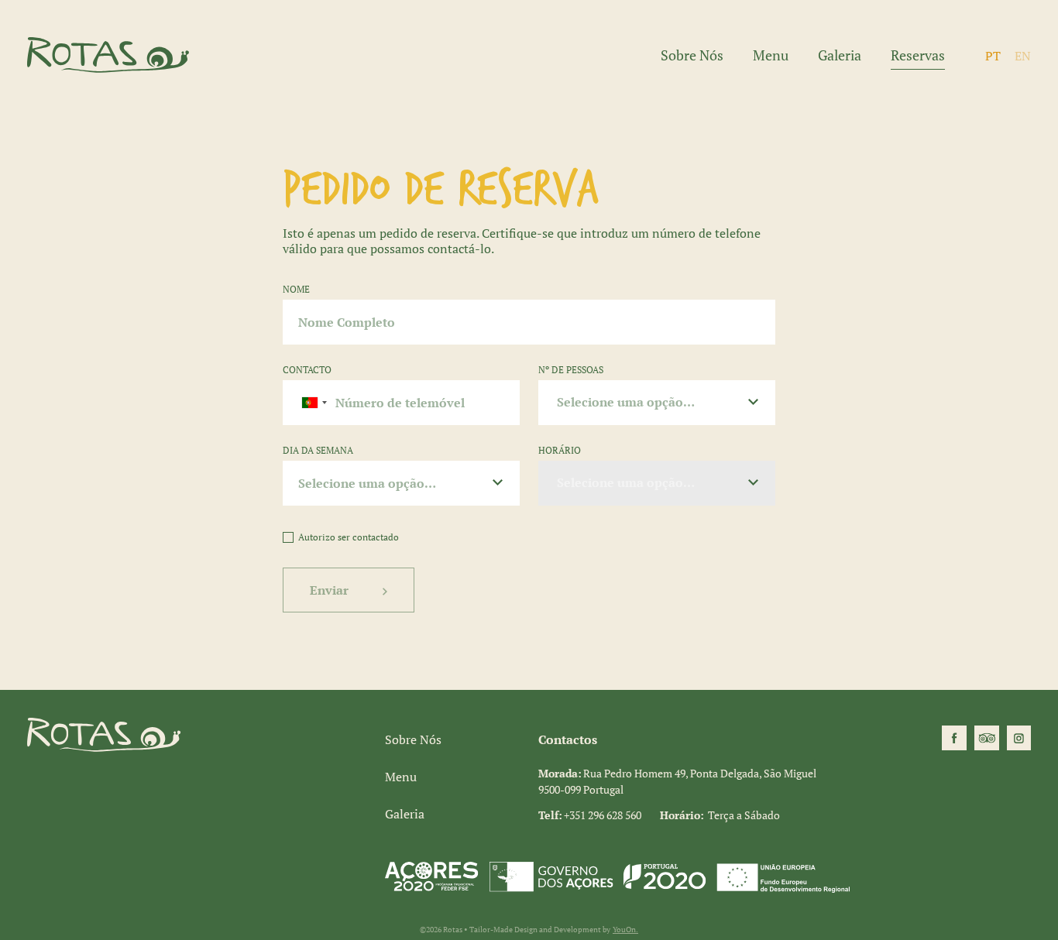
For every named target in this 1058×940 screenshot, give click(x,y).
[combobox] (307, 402)
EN (1023, 55)
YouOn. (625, 930)
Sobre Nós (692, 55)
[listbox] (656, 402)
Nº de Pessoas (570, 370)
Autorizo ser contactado (348, 537)
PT (993, 55)
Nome (296, 289)
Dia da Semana (318, 450)
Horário (559, 450)
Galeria (839, 55)
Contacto (307, 370)
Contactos (567, 739)
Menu (770, 55)
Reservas (918, 55)
